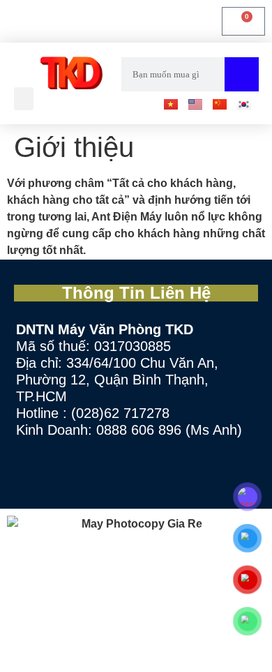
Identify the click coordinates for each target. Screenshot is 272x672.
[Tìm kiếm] (242, 74)
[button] (23, 98)
